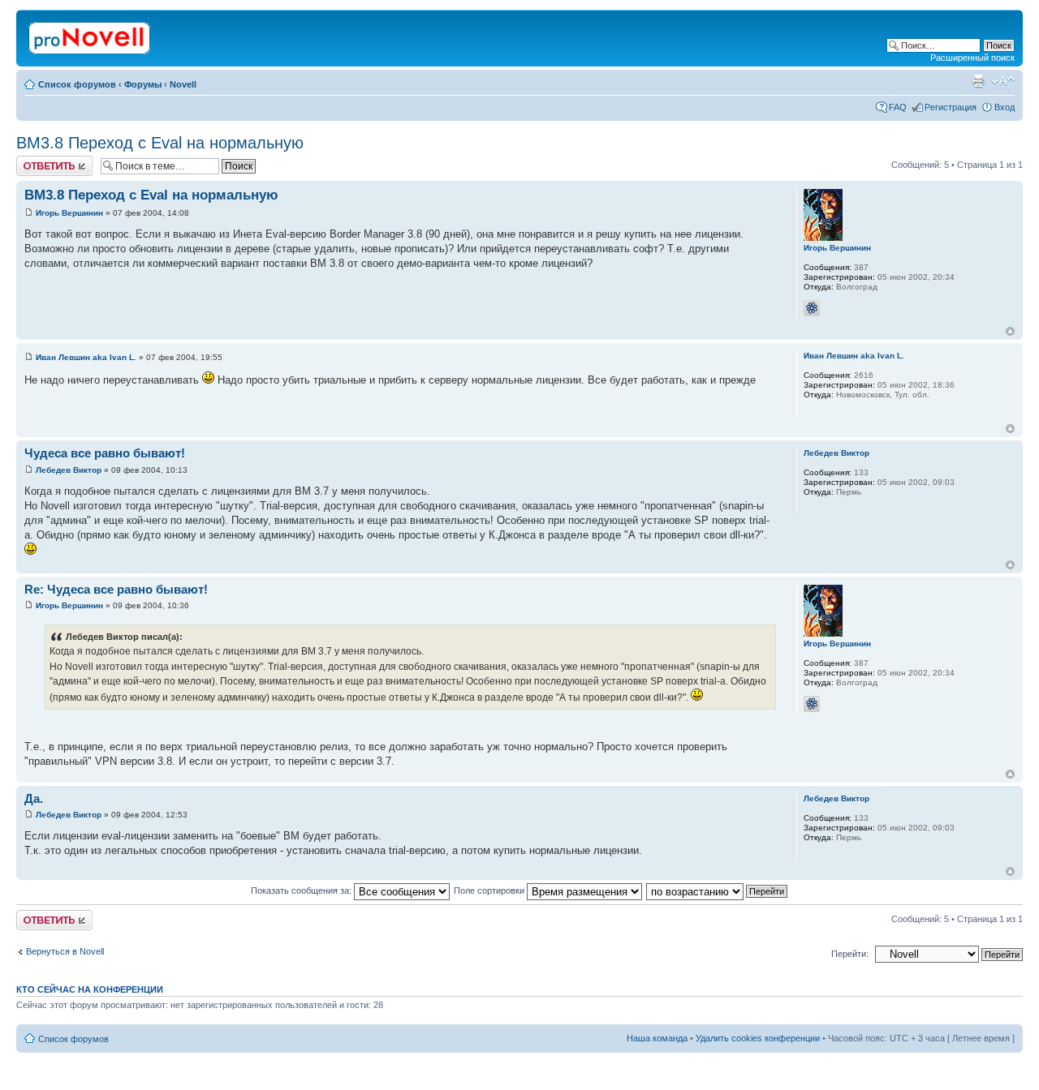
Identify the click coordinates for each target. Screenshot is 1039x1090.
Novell (183, 84)
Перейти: (850, 954)
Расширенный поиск (972, 57)
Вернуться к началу (1010, 331)
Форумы (143, 84)
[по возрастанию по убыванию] (717, 890)
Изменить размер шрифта (1003, 81)
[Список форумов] (90, 35)
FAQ (898, 107)
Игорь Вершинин (69, 212)
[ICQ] (812, 308)
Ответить (35, 160)
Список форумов (77, 84)
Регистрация (950, 107)
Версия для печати (978, 81)
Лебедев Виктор (68, 470)
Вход (1004, 107)
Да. (33, 798)
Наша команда (657, 1038)
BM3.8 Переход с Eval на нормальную (160, 143)
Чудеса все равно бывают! (104, 453)
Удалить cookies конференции (758, 1038)
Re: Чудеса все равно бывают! (116, 589)
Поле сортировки (490, 890)
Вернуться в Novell (65, 951)
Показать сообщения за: (302, 890)
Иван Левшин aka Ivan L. (86, 357)
